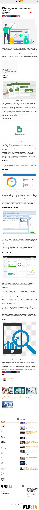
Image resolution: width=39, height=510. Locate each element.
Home (2, 453)
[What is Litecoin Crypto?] (7, 401)
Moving (2, 462)
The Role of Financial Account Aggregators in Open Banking (31, 396)
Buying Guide (3, 433)
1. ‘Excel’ (4, 64)
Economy (2, 440)
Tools (2, 475)
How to (2, 454)
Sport (2, 470)
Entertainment (3, 442)
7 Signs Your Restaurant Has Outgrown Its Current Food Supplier (31, 442)
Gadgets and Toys (4, 448)
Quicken (21, 194)
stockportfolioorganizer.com (24, 248)
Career (2, 435)
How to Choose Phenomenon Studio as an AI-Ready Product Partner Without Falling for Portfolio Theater (31, 452)
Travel (26, 434)
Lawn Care (3, 459)
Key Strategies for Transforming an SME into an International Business (31, 447)
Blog (1, 431)
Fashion (2, 443)
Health (2, 451)
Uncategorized (3, 478)
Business (2, 432)
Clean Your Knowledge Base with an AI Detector (32, 496)
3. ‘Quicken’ (5, 68)
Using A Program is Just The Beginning (10, 71)
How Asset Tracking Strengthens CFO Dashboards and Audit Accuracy (18, 397)
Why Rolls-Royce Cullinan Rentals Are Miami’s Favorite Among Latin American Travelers (31, 432)
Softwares (2, 469)
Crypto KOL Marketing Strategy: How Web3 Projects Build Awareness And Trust (31, 462)
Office (2, 464)
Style (2, 472)
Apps (2, 427)
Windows (2, 481)
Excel (11, 103)
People (2, 465)
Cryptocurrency (3, 437)
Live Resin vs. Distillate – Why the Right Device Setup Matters (31, 423)
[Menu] (1, 1)
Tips (1, 474)
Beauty (2, 430)
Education (2, 441)
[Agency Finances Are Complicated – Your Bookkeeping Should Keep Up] (7, 387)
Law (1, 458)
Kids (1, 457)
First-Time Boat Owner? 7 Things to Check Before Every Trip (31, 427)
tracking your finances (10, 312)
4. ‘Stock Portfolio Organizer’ (8, 69)
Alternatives (3, 425)
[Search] (37, 1)
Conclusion (6, 72)
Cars (1, 436)
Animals (2, 426)
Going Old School (7, 63)
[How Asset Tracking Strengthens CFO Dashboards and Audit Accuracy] (19, 387)
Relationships (3, 468)
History (2, 452)
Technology (3, 473)
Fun (1, 447)
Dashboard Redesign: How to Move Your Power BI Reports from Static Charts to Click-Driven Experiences (31, 468)
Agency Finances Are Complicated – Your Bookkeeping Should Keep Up (7, 397)
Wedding (2, 480)
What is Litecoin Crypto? (7, 409)
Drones (2, 438)
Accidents (2, 424)
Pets (1, 467)
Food (1, 446)
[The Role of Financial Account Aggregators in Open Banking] (31, 387)
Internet (2, 456)
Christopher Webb (7, 12)
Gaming (2, 449)
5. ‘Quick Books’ (5, 70)
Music (2, 463)
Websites (2, 479)
